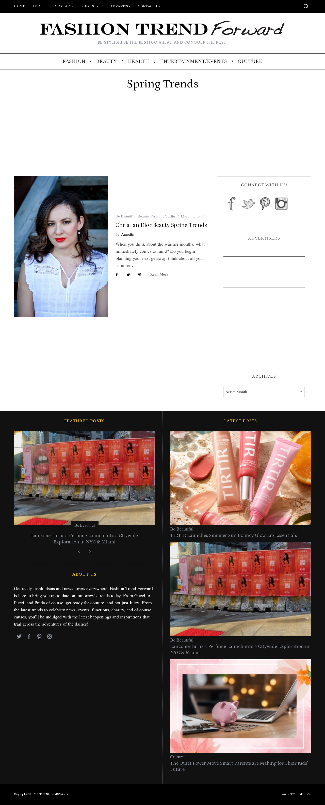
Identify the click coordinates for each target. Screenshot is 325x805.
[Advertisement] (162, 138)
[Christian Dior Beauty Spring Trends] (61, 246)
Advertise (120, 6)
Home (19, 6)
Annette (127, 234)
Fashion (156, 216)
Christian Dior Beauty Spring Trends (161, 225)
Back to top (292, 794)
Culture (177, 757)
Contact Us (149, 6)
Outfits (170, 216)
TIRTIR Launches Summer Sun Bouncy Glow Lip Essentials (233, 535)
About (38, 6)
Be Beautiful (125, 216)
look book (63, 6)
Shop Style (92, 6)
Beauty (143, 216)
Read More (159, 274)
